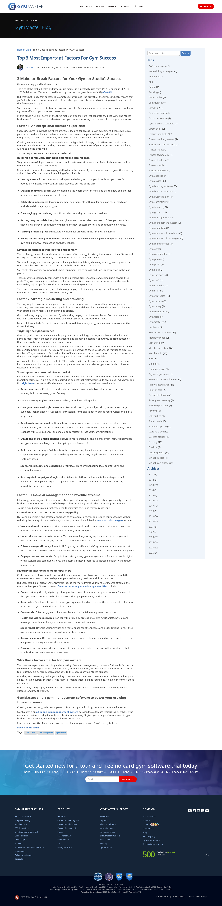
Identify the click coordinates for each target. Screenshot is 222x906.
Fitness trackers (157, 160)
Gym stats (154, 290)
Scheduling (20, 859)
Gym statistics (156, 285)
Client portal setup (108, 824)
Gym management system (163, 222)
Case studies (155, 97)
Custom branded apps (67, 824)
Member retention (159, 348)
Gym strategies (157, 295)
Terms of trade (162, 896)
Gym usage (155, 316)
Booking (153, 92)
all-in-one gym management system (57, 711)
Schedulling (155, 415)
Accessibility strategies (161, 71)
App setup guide (107, 828)
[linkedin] (198, 811)
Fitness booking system (161, 139)
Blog (28, 49)
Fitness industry (157, 149)
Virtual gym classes (159, 462)
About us (147, 820)
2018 (151, 511)
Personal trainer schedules (163, 379)
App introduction (107, 832)
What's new (105, 839)
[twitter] (194, 811)
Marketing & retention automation (29, 847)
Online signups (21, 839)
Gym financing (156, 207)
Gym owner (155, 248)
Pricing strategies (158, 395)
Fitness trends (156, 165)
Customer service (158, 118)
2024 (151, 542)
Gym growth (155, 212)
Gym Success (30, 733)
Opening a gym (157, 369)
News (152, 358)
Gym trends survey (159, 311)
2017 (151, 505)
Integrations (20, 851)
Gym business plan (159, 196)
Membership (155, 353)
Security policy (149, 836)
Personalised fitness (160, 384)
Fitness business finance (162, 144)
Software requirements (110, 836)
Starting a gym (157, 431)
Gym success (156, 301)
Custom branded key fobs (68, 820)
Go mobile (19, 843)
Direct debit (155, 128)
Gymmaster (155, 321)
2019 (151, 516)
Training (153, 442)
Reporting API (63, 839)
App (151, 81)
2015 (151, 495)
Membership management (26, 832)
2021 (151, 526)
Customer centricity (159, 113)
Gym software (156, 274)
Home (20, 49)
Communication (157, 102)
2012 (151, 479)
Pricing (100, 6)
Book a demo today (28, 727)
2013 (151, 484)
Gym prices (155, 259)
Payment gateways (159, 374)
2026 (151, 552)
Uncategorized (156, 452)
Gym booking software (161, 186)
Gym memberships (159, 243)
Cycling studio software (161, 123)
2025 (151, 547)
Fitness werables (158, 170)
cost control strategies (110, 520)
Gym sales (154, 269)
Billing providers (64, 847)
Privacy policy (178, 896)
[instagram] (190, 811)
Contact (126, 6)
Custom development (66, 828)
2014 (151, 490)
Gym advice (155, 180)
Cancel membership (198, 896)
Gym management (159, 217)
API (58, 843)
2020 (151, 521)
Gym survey (155, 306)
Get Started (206, 6)
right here (28, 383)
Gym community (158, 201)
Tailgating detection (23, 855)
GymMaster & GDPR (151, 840)
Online (152, 363)
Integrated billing (22, 820)
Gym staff (154, 280)
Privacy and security (159, 400)
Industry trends (157, 337)
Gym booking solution (161, 191)
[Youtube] (202, 811)
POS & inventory (22, 828)
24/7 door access (158, 66)
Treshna (153, 447)
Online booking (21, 836)
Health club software (160, 332)
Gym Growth (61, 733)
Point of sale (155, 389)
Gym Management (46, 733)
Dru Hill (30, 67)
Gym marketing (157, 228)
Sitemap (103, 843)
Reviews (153, 410)
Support (112, 6)
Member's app (21, 824)
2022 (151, 531)
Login (139, 6)
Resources (104, 816)
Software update (158, 426)
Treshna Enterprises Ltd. (153, 844)
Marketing (154, 342)
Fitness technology (159, 154)
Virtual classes (156, 457)
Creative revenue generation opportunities (82, 586)
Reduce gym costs (158, 405)
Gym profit (154, 264)
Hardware (154, 327)
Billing (152, 87)
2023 (151, 537)
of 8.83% (107, 92)
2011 (151, 474)
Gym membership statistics (164, 233)
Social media (156, 421)
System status (106, 847)
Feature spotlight (158, 133)
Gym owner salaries (159, 254)
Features (85, 6)
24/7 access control (23, 816)
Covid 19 (153, 107)
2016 (151, 500)
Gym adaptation (157, 175)
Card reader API (64, 836)
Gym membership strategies (164, 238)
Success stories (157, 436)
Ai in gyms (154, 76)
